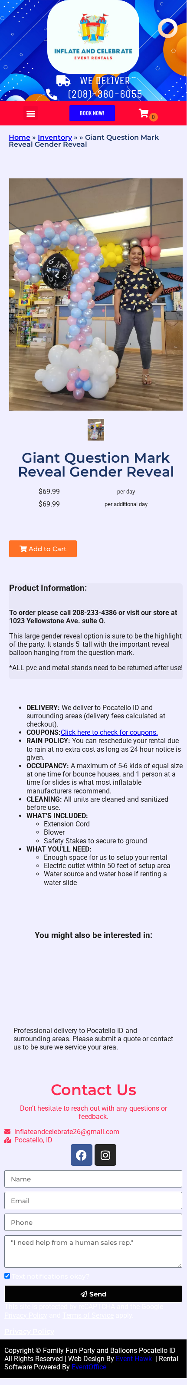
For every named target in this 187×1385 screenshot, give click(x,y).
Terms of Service (88, 1315)
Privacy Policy (25, 1315)
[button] (30, 113)
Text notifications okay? (51, 1276)
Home (19, 137)
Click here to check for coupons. (109, 732)
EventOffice (89, 1367)
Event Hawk (135, 1359)
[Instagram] (105, 1155)
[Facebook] (81, 1155)
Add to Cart (46, 549)
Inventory (55, 137)
